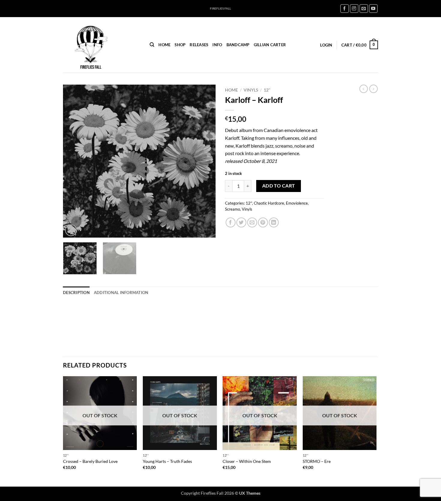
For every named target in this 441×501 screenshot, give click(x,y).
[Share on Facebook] (231, 222)
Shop (180, 44)
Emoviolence (297, 203)
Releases (199, 44)
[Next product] (363, 89)
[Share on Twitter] (241, 222)
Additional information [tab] (121, 292)
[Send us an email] (363, 8)
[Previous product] (373, 89)
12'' (267, 90)
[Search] (152, 44)
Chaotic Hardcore (269, 203)
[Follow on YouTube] (373, 8)
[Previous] (73, 161)
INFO (217, 44)
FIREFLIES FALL (220, 8)
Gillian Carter (270, 44)
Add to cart (278, 185)
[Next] (205, 161)
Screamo (232, 209)
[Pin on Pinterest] (263, 222)
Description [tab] (76, 292)
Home (231, 90)
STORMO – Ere (317, 461)
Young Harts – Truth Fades (167, 461)
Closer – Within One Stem (247, 461)
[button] (326, 45)
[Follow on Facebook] (344, 8)
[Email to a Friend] (252, 222)
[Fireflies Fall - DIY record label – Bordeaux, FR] (102, 45)
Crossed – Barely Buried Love (90, 461)
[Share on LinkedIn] (274, 222)
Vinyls (251, 90)
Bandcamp (238, 44)
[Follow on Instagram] (354, 8)
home (164, 44)
